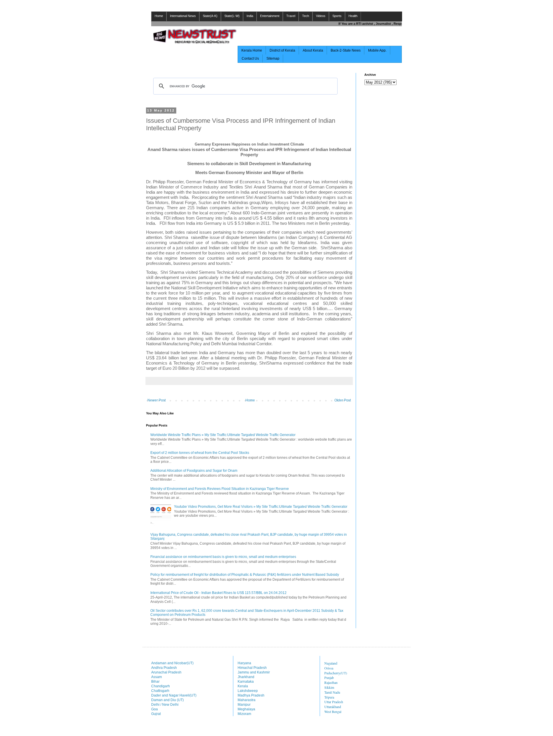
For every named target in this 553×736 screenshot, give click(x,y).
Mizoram (244, 714)
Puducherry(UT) (335, 673)
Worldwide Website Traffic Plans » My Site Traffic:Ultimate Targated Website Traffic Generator (223, 435)
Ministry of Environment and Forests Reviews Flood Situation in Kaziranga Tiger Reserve (219, 489)
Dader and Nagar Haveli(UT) (173, 695)
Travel (290, 16)
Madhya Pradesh (251, 695)
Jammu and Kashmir (254, 672)
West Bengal (332, 711)
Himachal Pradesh (252, 668)
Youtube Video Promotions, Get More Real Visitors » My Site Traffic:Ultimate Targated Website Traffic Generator (260, 507)
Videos (320, 16)
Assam (156, 677)
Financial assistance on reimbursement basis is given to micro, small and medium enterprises (223, 557)
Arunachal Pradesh (166, 672)
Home (159, 16)
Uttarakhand (332, 706)
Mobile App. (377, 50)
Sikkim (329, 687)
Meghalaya (246, 709)
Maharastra (246, 700)
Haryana (244, 663)
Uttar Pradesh (333, 701)
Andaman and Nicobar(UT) (172, 663)
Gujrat (156, 714)
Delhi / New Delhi (165, 705)
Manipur (244, 705)
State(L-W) (232, 16)
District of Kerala (282, 50)
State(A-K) (210, 16)
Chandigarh (160, 686)
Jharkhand (246, 677)
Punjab (329, 677)
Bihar (155, 682)
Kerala (243, 686)
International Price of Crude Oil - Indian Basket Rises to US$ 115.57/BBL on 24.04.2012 (218, 593)
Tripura (329, 697)
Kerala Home (251, 50)
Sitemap (272, 58)
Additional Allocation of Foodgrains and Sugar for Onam (193, 471)
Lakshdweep (248, 691)
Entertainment (269, 16)
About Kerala (313, 50)
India (250, 16)
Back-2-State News (346, 50)
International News (183, 16)
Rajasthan (331, 682)
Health (353, 16)
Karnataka (246, 682)
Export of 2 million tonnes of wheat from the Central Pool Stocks (199, 453)
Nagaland (330, 663)
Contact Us (250, 58)
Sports (337, 16)
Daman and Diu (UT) (167, 700)
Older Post (342, 400)
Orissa (328, 668)
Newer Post (156, 400)
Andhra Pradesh (164, 668)
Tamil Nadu (332, 692)
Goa (154, 709)
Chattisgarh (160, 691)
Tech (305, 16)
